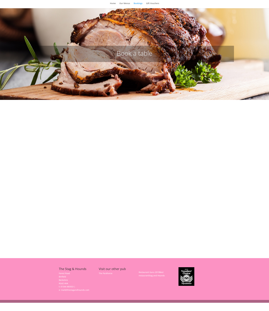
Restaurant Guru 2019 (149, 272)
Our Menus (124, 3)
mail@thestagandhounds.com (75, 290)
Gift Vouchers (152, 3)
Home (113, 3)
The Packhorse (105, 273)
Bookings (138, 3)
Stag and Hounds (157, 275)
